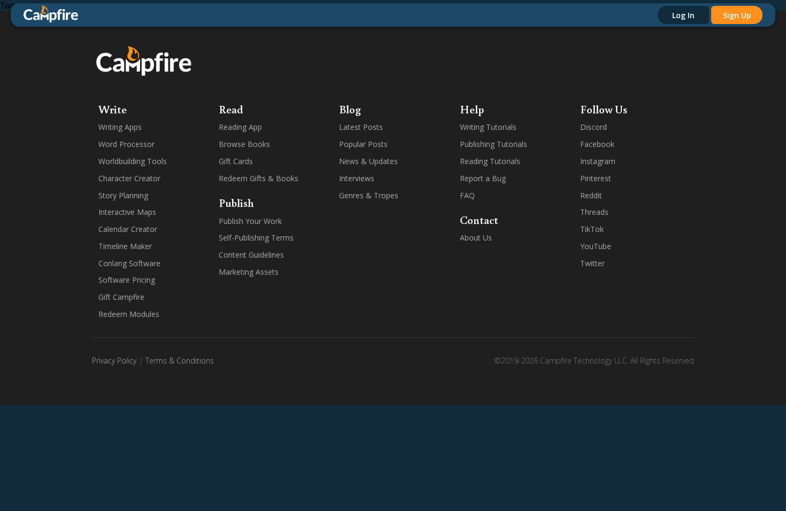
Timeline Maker (125, 246)
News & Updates (368, 161)
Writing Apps (120, 127)
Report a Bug (483, 178)
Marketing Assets (249, 272)
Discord (593, 127)
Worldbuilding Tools (132, 161)
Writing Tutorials (488, 127)
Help (472, 109)
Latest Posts (361, 127)
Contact (479, 219)
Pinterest (595, 178)
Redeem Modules (128, 314)
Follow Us (603, 109)
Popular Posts (363, 144)
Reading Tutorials (490, 161)
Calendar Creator (127, 229)
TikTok (592, 229)
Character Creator (129, 178)
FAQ (467, 195)
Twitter (592, 263)
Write (112, 109)
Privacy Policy (114, 360)
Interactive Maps (127, 212)
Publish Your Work (250, 221)
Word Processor (126, 144)
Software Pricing (126, 280)
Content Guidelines (251, 255)
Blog (350, 109)
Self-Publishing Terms (256, 238)
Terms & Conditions (179, 360)
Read (231, 109)
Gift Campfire (121, 297)
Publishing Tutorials (493, 144)
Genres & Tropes (368, 195)
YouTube (595, 246)
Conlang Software (129, 263)
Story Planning (123, 195)
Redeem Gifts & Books (258, 178)
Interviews (356, 178)
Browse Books (244, 144)
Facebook (597, 144)
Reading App (240, 127)
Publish (236, 202)
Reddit (591, 195)
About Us (476, 238)
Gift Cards (236, 161)
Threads (594, 212)
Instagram (597, 161)
